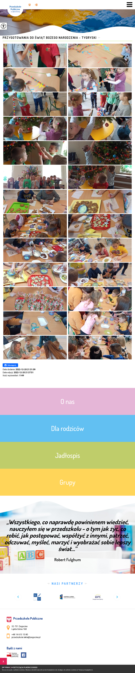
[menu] (129, 4)
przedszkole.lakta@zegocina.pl (35, 5)
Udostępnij (11, 365)
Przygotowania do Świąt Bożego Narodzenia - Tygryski (50, 38)
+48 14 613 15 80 (29, 5)
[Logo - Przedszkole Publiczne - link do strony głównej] (16, 8)
